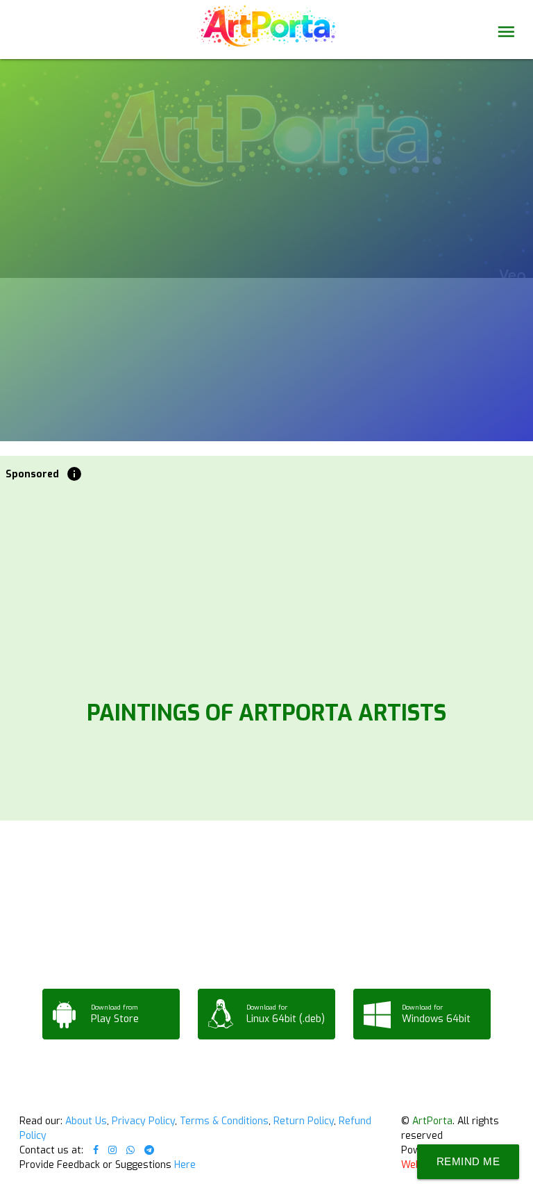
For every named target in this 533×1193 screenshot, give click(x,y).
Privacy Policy (143, 1121)
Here (185, 1164)
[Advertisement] (267, 586)
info (74, 474)
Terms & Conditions (224, 1121)
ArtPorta (432, 1121)
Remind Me (468, 1161)
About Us (86, 1121)
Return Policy (303, 1121)
